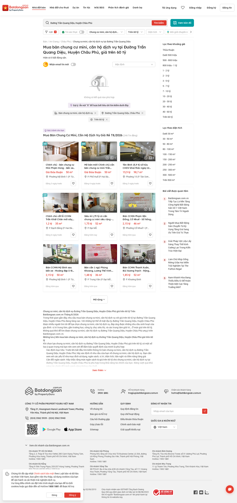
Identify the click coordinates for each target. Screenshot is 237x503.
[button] (190, 31)
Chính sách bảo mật (130, 424)
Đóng (54, 495)
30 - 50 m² (168, 138)
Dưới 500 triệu (170, 55)
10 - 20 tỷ (167, 96)
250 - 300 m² (169, 169)
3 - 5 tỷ (166, 80)
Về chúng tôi (96, 408)
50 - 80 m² (168, 143)
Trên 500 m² (169, 180)
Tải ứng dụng (169, 7)
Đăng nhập (195, 7)
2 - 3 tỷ (166, 75)
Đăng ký (211, 7)
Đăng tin (227, 7)
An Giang (54, 41)
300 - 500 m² (169, 174)
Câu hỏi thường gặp (100, 419)
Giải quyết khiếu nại (130, 429)
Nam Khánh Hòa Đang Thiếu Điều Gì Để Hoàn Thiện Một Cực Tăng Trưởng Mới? (179, 282)
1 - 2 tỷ (166, 70)
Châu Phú (66, 41)
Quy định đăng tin (129, 408)
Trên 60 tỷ (168, 116)
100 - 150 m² (169, 154)
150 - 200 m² (169, 159)
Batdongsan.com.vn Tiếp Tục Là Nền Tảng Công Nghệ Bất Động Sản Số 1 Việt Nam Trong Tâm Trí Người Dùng (179, 206)
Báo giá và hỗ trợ (98, 414)
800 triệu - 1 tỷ (170, 65)
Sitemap (94, 429)
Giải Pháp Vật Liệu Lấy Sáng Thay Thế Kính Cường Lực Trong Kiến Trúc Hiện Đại (179, 246)
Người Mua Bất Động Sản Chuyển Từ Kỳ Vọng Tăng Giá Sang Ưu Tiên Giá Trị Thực (178, 227)
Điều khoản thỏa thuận (131, 419)
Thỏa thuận (168, 49)
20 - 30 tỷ (167, 101)
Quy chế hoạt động (129, 414)
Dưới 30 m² (168, 133)
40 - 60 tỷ (167, 111)
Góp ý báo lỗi (96, 424)
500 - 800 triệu (170, 60)
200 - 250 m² (169, 164)
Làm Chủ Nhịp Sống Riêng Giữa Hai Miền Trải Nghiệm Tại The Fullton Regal (178, 264)
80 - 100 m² (168, 149)
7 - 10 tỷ (167, 91)
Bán (45, 41)
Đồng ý (72, 495)
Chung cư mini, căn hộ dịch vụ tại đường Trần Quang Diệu (102, 41)
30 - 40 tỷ (167, 106)
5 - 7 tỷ (166, 85)
